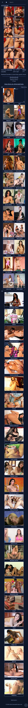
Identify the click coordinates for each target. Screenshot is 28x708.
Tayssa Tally (14, 392)
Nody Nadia (19, 289)
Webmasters (14, 700)
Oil (8, 154)
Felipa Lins (14, 644)
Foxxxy (14, 408)
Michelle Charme (14, 560)
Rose (14, 577)
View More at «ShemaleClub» (14, 84)
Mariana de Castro (14, 493)
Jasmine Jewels (14, 442)
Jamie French (14, 543)
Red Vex (14, 661)
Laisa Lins (8, 289)
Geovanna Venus (8, 221)
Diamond (19, 120)
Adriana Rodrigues (14, 341)
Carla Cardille (14, 459)
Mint (8, 103)
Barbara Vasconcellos (8, 238)
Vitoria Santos (14, 358)
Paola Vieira (14, 526)
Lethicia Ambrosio (14, 425)
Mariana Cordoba (8, 171)
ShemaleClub (4, 5)
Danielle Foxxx (14, 476)
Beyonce (8, 120)
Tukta (14, 628)
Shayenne (14, 695)
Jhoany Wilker (8, 204)
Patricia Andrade (14, 375)
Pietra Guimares (14, 510)
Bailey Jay (8, 255)
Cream (19, 255)
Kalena (14, 324)
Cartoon (19, 154)
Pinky (14, 611)
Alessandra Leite (14, 594)
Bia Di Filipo (19, 204)
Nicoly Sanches (19, 188)
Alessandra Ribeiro (14, 307)
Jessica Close (14, 678)
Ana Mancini (20, 221)
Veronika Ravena (8, 188)
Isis (20, 103)
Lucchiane (19, 272)
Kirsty (8, 137)
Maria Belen (19, 238)
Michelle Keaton (19, 137)
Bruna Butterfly (19, 171)
